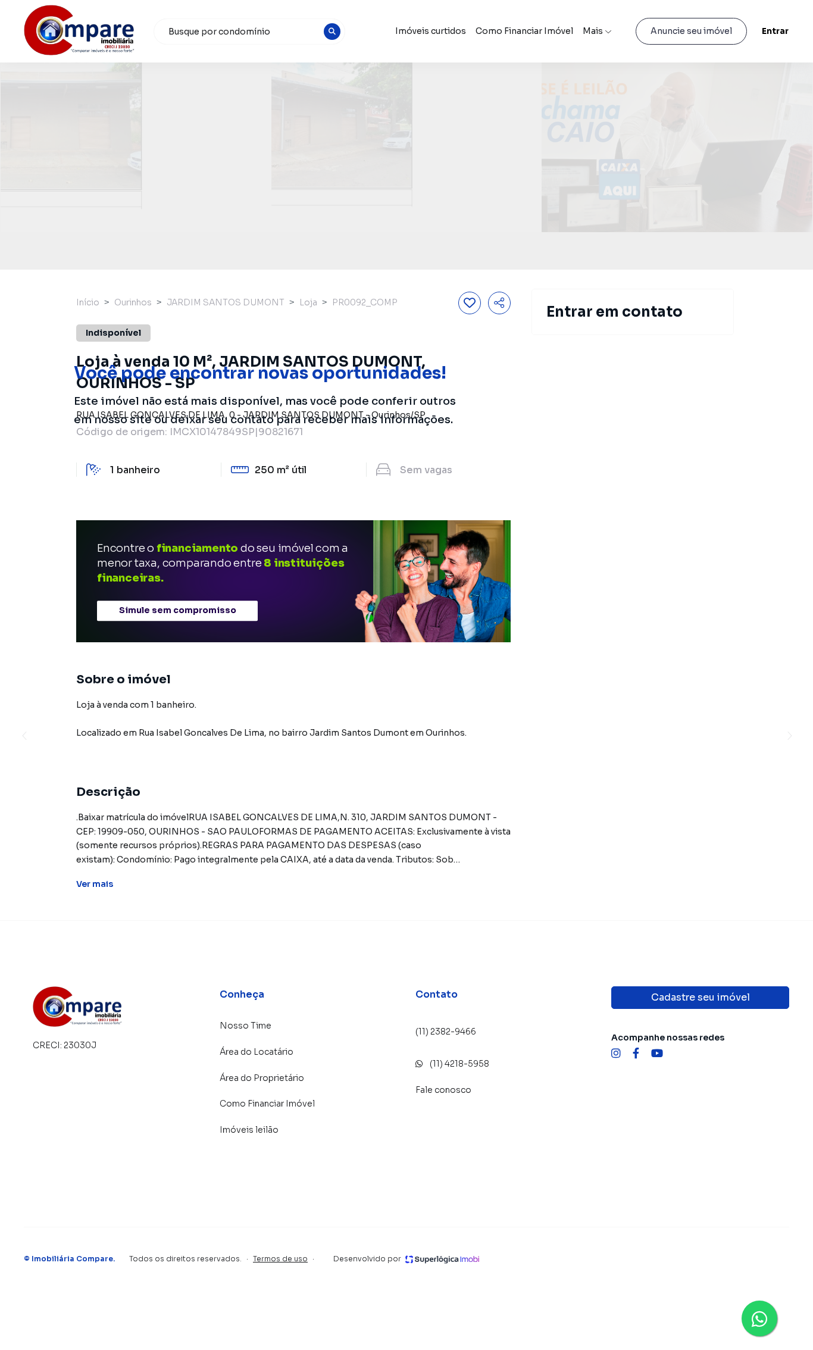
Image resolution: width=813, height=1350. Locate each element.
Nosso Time (245, 1025)
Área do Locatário (256, 1051)
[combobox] (249, 31)
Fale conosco (443, 1090)
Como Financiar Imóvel (524, 31)
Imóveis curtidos (430, 31)
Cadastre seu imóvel (700, 997)
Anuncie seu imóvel (691, 31)
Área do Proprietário (262, 1078)
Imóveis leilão (249, 1129)
